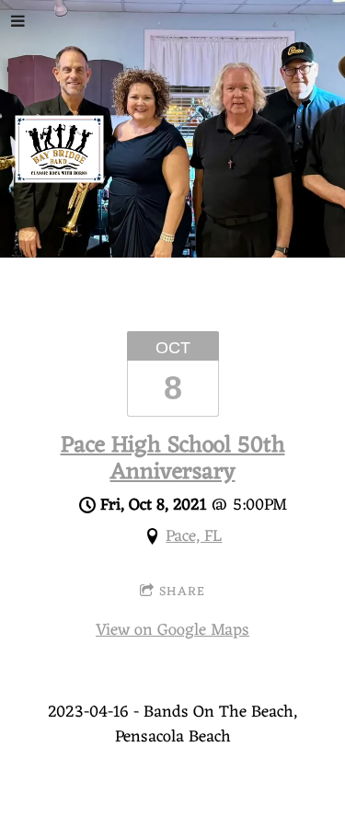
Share (182, 591)
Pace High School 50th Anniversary (173, 459)
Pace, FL (194, 536)
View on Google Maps (172, 630)
